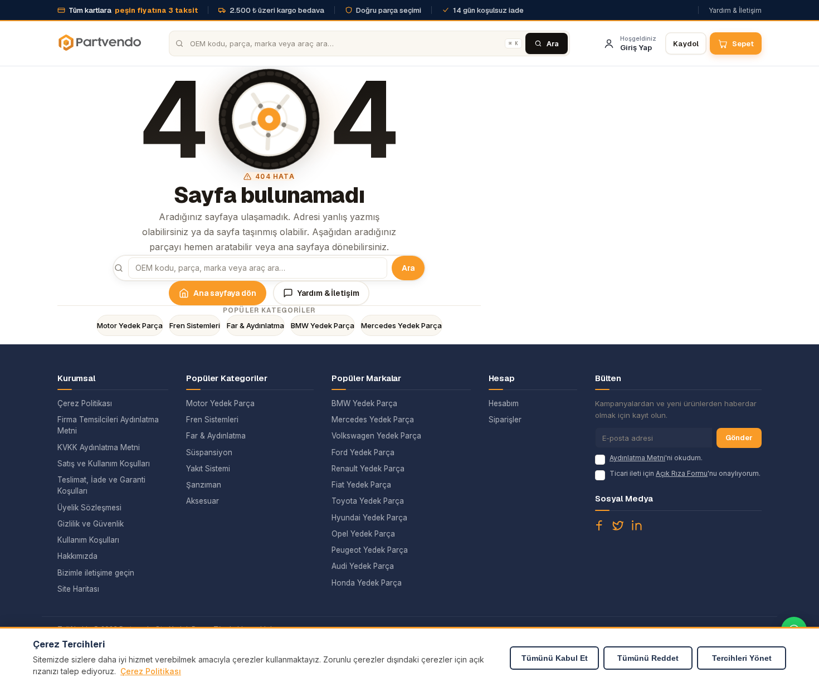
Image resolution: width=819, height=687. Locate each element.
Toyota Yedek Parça (368, 500)
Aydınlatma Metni (637, 458)
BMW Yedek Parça (322, 325)
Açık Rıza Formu (682, 473)
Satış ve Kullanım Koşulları (103, 463)
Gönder (739, 437)
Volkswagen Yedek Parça (376, 435)
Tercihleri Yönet (742, 658)
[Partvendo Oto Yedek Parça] (99, 43)
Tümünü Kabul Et (554, 658)
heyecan (618, 525)
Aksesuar (202, 500)
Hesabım (504, 403)
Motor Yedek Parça (130, 325)
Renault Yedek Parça (368, 468)
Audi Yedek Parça (363, 566)
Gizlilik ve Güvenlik (90, 523)
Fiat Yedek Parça (361, 484)
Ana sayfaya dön (224, 293)
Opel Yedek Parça (363, 533)
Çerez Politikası (84, 403)
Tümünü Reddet (648, 658)
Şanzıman (203, 484)
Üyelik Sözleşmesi (89, 507)
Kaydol (686, 43)
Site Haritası (78, 588)
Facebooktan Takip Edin (599, 525)
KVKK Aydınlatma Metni (98, 447)
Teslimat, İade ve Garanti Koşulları (101, 485)
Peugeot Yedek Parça (370, 549)
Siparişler (505, 419)
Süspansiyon (209, 452)
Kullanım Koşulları (88, 539)
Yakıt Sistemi (208, 468)
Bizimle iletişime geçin (95, 572)
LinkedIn (637, 525)
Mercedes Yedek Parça (401, 325)
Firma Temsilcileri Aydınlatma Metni (108, 425)
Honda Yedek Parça (367, 582)
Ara (408, 268)
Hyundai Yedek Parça (369, 517)
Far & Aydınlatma (255, 325)
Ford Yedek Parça (363, 452)
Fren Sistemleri (194, 325)
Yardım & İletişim (735, 10)
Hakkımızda (77, 556)
